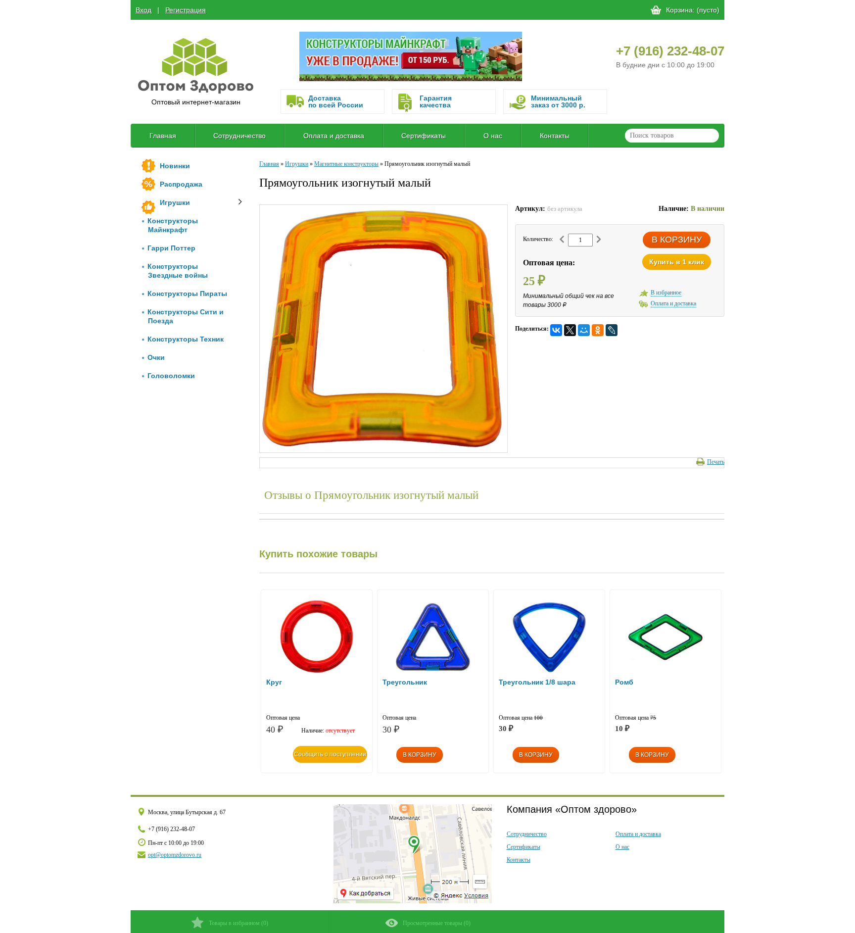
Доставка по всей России (335, 101)
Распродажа (181, 184)
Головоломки (171, 376)
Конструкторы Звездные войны (177, 270)
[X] (570, 330)
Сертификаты (423, 135)
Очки (156, 357)
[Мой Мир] (584, 330)
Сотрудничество (239, 135)
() (238, 923)
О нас (492, 135)
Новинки (175, 166)
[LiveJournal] (612, 330)
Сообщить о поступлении (330, 754)
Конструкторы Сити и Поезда (185, 316)
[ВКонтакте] (556, 330)
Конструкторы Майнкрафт (172, 225)
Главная (162, 135)
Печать (715, 461)
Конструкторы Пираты (187, 293)
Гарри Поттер (171, 248)
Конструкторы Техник (185, 339)
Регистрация (185, 10)
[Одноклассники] (598, 330)
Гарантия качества (436, 101)
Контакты (555, 135)
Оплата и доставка (333, 135)
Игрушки (175, 202)
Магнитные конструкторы (346, 163)
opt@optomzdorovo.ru (174, 854)
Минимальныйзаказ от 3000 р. (558, 101)
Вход (143, 10)
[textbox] (672, 136)
